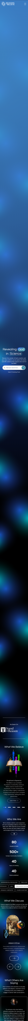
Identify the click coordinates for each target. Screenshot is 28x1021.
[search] (23, 368)
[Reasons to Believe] (7, 3)
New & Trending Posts (14, 372)
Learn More (13, 800)
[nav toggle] (25, 3)
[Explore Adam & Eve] (14, 958)
